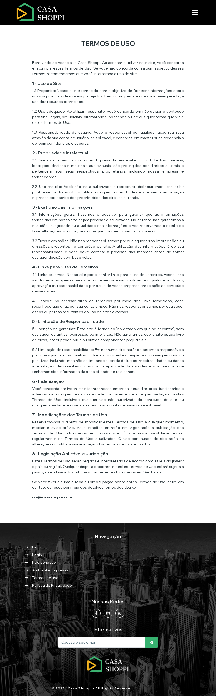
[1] (151, 642)
